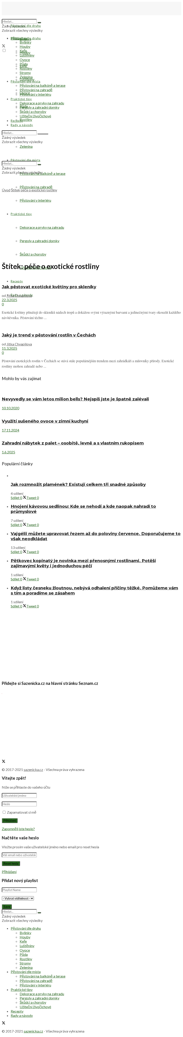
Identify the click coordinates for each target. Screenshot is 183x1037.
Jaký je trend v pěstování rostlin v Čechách (49, 335)
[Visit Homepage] (24, 17)
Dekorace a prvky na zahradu (42, 103)
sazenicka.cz (33, 769)
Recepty (17, 281)
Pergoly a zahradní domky (39, 107)
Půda (24, 64)
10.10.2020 (10, 408)
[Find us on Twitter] (3, 46)
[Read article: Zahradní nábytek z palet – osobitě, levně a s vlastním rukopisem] (91, 434)
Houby (25, 46)
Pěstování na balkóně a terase (42, 85)
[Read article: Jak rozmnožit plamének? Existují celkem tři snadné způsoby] (96, 475)
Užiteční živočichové (35, 116)
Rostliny (26, 119)
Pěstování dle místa (25, 81)
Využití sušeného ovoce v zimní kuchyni (45, 421)
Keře (23, 51)
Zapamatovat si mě (21, 812)
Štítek (15, 190)
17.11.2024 (10, 430)
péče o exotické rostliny (39, 190)
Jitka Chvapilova (19, 295)
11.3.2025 (9, 348)
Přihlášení (9, 872)
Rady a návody (22, 125)
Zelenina (26, 77)
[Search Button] (39, 22)
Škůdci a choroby (33, 111)
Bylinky (25, 42)
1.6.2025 (8, 452)
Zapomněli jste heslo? (18, 829)
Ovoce (25, 59)
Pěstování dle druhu (26, 26)
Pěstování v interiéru (35, 94)
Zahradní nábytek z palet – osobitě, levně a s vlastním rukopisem (73, 443)
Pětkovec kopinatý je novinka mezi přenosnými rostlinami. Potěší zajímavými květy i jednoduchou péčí (83, 563)
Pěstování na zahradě (36, 187)
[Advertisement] (91, 226)
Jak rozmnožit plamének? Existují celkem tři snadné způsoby (78, 484)
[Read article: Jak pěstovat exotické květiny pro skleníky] (91, 278)
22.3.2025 (9, 300)
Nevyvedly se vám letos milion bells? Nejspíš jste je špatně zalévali (75, 399)
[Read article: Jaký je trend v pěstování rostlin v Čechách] (91, 326)
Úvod (6, 190)
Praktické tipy (21, 99)
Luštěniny (27, 79)
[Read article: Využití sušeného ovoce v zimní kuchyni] (91, 412)
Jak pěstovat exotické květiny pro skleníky (49, 286)
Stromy (25, 72)
